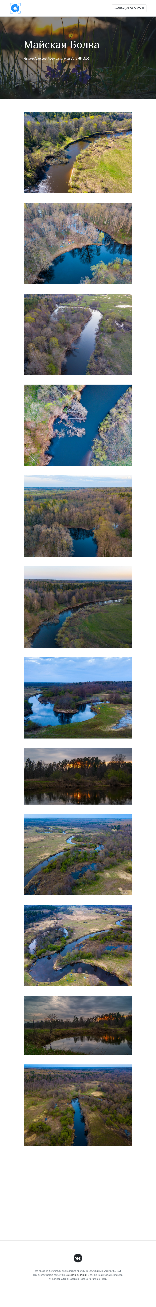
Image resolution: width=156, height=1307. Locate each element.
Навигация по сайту (128, 8)
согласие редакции (77, 1275)
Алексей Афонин (46, 58)
